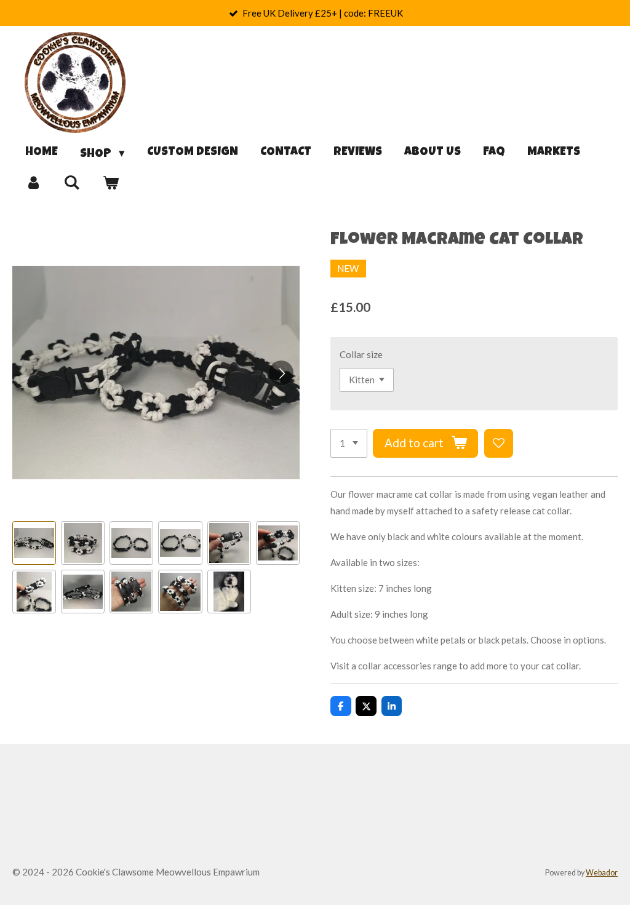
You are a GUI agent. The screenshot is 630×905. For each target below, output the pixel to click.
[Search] (72, 183)
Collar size (361, 354)
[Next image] (281, 373)
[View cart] (110, 183)
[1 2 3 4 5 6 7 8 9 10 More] (348, 443)
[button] (34, 543)
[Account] (33, 183)
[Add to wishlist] (498, 443)
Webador (602, 872)
